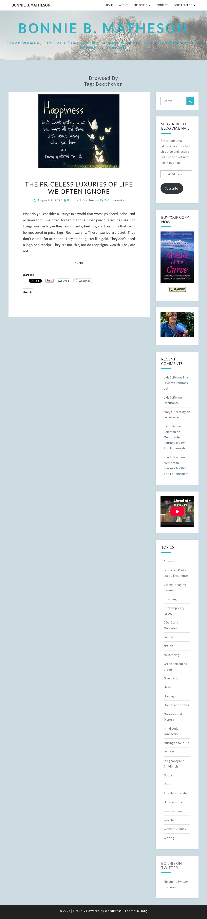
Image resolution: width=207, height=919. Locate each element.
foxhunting (171, 655)
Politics (169, 752)
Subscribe (140, 5)
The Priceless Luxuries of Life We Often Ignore (79, 187)
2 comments (114, 200)
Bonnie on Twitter (171, 865)
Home (109, 5)
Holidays (170, 696)
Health (168, 687)
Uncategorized (174, 802)
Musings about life (176, 743)
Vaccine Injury (173, 811)
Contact (162, 5)
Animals (169, 561)
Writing (169, 838)
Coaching (170, 599)
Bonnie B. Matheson (31, 4)
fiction (168, 646)
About (123, 5)
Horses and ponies (176, 705)
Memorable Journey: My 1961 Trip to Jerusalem (176, 442)
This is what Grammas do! (176, 382)
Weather (170, 820)
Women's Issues (175, 829)
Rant (167, 784)
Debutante (171, 403)
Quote (168, 775)
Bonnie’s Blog (183, 5)
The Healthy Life (175, 793)
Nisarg (142, 911)
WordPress (113, 911)
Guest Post (171, 678)
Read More (80, 263)
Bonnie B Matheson (83, 200)
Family (168, 637)
